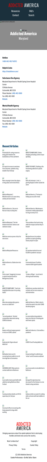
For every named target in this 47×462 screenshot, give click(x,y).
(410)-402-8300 (17, 93)
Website (4, 99)
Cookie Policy (34, 445)
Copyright (34, 441)
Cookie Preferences (17, 458)
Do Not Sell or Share (30, 458)
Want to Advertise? (13, 441)
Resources (15, 11)
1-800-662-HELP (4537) (9, 62)
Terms (23, 449)
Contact (15, 15)
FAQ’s (31, 11)
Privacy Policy (13, 445)
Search (31, 15)
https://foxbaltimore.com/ (10, 72)
